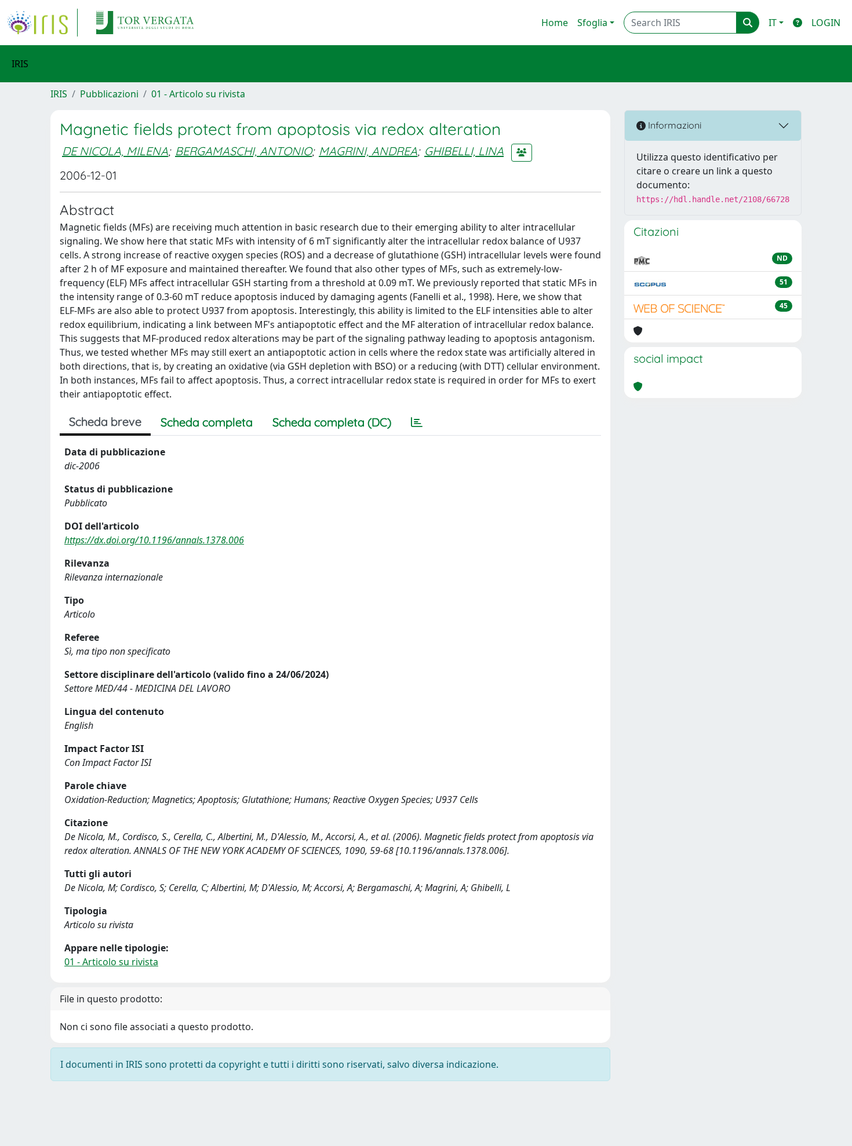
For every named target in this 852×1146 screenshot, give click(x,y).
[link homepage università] (145, 23)
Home (554, 22)
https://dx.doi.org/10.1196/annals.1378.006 (154, 540)
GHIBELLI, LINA (464, 151)
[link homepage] (42, 23)
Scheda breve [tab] (105, 421)
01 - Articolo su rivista (198, 93)
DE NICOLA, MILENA (115, 151)
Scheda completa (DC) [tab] (331, 422)
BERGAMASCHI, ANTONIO (243, 151)
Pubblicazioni (109, 93)
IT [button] (773, 22)
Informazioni (673, 125)
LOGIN (825, 22)
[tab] (416, 422)
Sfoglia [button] (592, 22)
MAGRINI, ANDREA (368, 151)
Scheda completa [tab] (207, 422)
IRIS (58, 93)
